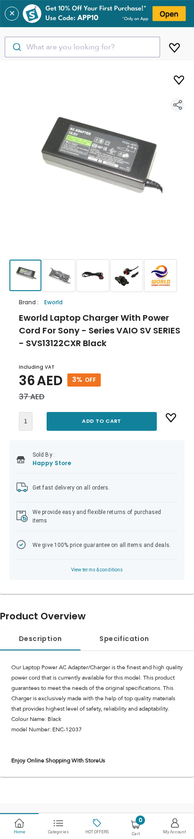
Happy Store (51, 463)
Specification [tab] (124, 638)
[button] (97, 168)
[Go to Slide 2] (58, 275)
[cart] (174, 46)
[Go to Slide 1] (25, 275)
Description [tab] (40, 638)
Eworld (53, 302)
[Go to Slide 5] (160, 275)
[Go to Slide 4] (126, 275)
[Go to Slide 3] (92, 275)
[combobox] (82, 47)
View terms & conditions (97, 569)
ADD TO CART (101, 421)
